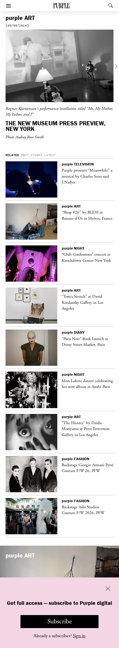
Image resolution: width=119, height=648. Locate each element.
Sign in (79, 636)
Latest (50, 155)
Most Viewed (31, 155)
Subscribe (59, 621)
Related (12, 155)
